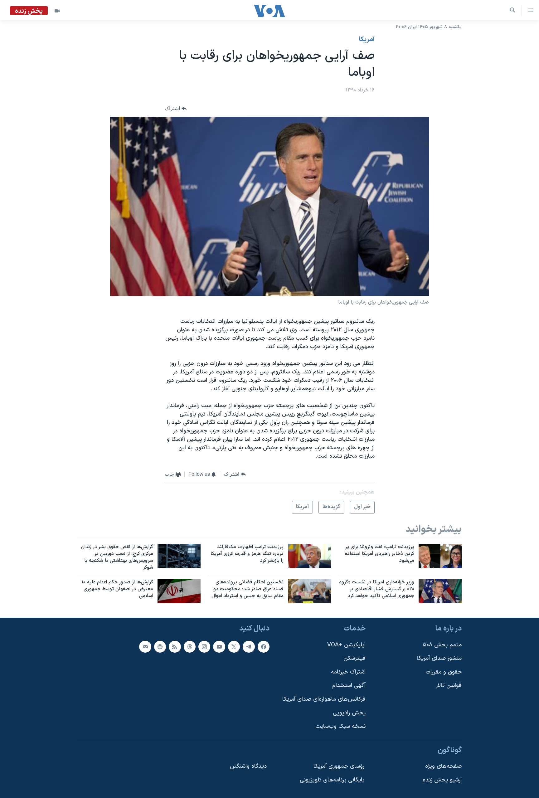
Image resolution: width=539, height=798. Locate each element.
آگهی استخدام (349, 685)
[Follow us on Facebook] (264, 646)
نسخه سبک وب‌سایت (340, 726)
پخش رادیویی (349, 712)
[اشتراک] (145, 646)
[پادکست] (160, 646)
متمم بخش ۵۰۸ (442, 644)
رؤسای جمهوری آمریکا (338, 766)
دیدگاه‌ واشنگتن (248, 766)
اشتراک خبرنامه (348, 672)
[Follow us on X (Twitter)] (234, 646)
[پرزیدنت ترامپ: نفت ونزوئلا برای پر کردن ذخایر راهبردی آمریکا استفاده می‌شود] (440, 556)
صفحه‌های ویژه (443, 766)
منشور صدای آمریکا (439, 658)
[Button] (176, 109)
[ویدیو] (57, 11)
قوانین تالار (449, 685)
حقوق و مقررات (443, 672)
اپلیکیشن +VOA (346, 644)
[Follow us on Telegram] (249, 646)
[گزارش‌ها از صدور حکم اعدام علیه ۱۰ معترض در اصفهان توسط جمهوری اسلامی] (179, 591)
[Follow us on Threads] (190, 646)
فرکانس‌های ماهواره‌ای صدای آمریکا (324, 699)
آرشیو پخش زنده (442, 780)
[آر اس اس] (175, 646)
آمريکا (367, 40)
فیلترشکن (354, 658)
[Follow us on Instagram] (204, 646)
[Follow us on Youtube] (219, 646)
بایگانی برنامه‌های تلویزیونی (332, 780)
